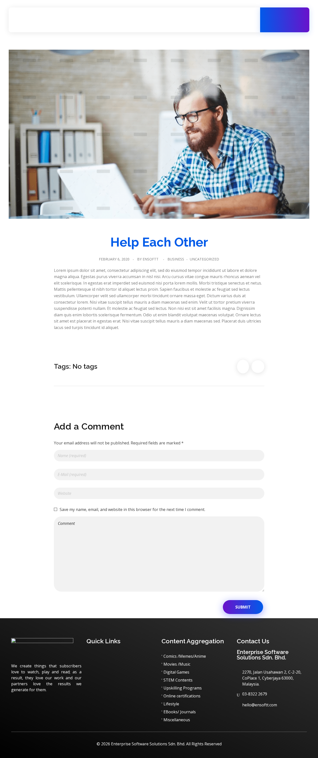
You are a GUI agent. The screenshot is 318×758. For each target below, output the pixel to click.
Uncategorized (204, 259)
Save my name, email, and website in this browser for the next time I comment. (132, 509)
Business (175, 259)
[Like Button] (243, 366)
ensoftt (151, 259)
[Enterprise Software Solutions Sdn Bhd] (46, 19)
